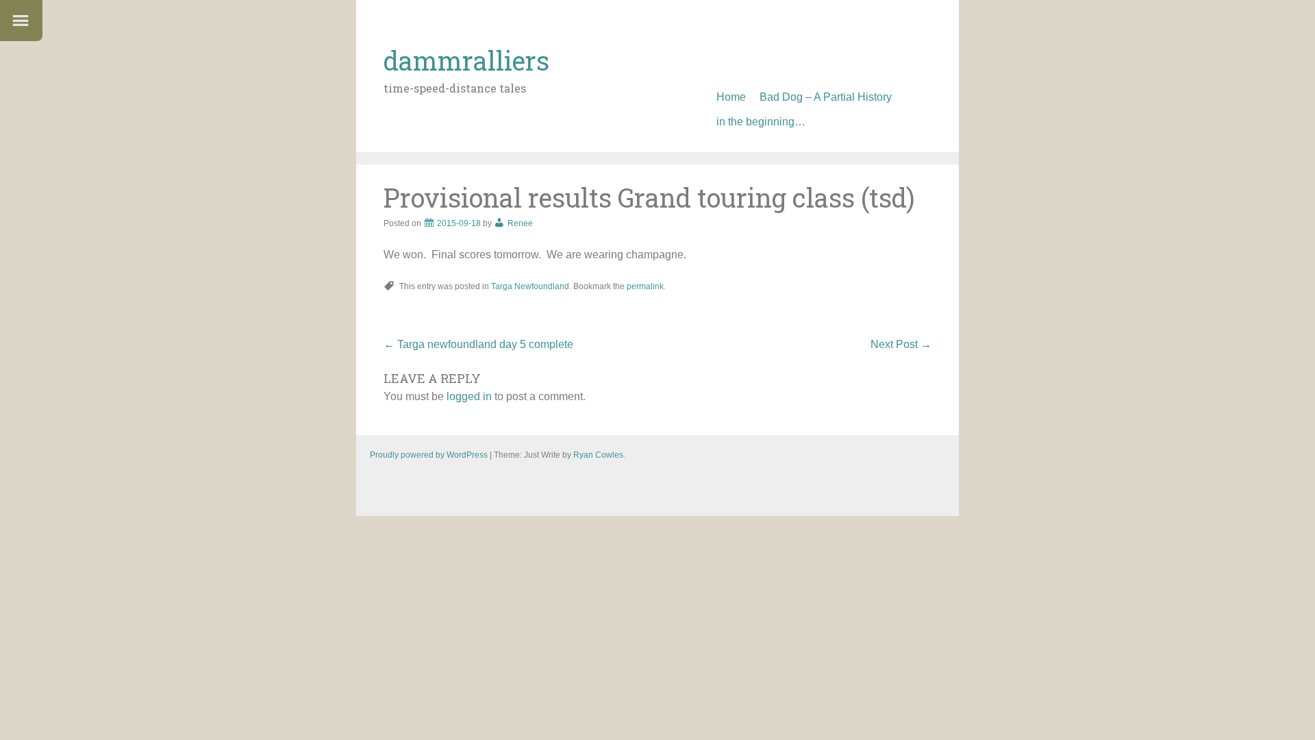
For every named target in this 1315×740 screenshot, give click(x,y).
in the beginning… (760, 121)
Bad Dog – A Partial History (826, 97)
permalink (645, 286)
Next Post (901, 344)
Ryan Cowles (598, 455)
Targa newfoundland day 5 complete (478, 344)
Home (731, 97)
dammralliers (466, 60)
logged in (469, 396)
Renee (520, 223)
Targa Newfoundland (530, 286)
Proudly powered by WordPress (429, 455)
